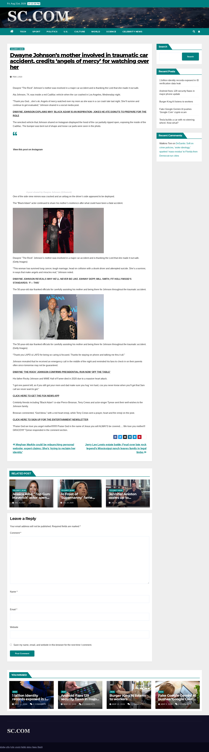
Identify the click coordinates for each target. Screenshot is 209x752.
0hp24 (40, 747)
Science (111, 31)
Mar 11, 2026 (21, 704)
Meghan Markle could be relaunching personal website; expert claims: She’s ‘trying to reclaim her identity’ (44, 448)
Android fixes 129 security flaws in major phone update (79, 699)
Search (163, 46)
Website (14, 627)
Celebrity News (132, 31)
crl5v (8, 747)
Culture (79, 31)
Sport (36, 31)
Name (13, 592)
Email (13, 609)
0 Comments (39, 704)
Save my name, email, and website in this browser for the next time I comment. (53, 645)
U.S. (66, 31)
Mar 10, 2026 (70, 704)
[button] (194, 31)
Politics (52, 31)
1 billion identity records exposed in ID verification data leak (30, 699)
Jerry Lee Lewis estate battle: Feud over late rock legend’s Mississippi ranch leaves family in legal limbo (115, 448)
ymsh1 (18, 747)
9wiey (34, 747)
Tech (23, 31)
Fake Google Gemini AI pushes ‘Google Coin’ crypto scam (177, 699)
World (95, 31)
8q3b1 (23, 747)
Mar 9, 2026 (167, 704)
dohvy (29, 747)
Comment (15, 533)
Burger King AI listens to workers (176, 101)
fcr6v (12, 747)
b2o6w (2, 747)
